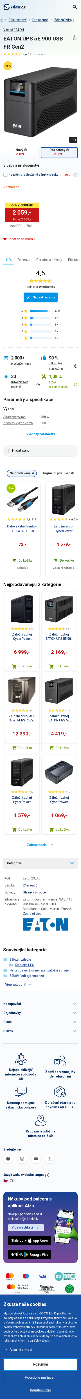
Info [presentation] (9, 260)
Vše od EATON (13, 30)
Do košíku (25, 666)
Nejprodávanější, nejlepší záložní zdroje (39, 970)
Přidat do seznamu (21, 239)
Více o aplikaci (22, 1227)
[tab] (8, 259)
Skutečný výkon (14, 417)
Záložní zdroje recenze (26, 976)
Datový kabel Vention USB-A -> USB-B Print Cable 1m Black (22, 529)
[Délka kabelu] (11, 488)
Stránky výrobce (34, 892)
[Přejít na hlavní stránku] (14, 7)
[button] (40, 1003)
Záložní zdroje (64, 20)
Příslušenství (18, 20)
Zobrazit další (37, 845)
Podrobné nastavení (40, 1377)
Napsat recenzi (44, 297)
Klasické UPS (24, 965)
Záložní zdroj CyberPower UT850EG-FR (64, 529)
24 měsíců (30, 885)
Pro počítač (40, 20)
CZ (12, 1180)
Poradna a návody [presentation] (49, 260)
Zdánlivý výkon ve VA (18, 423)
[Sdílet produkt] (75, 38)
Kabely (22, 568)
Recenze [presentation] (24, 260)
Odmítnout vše (40, 1390)
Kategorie (14, 863)
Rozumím (40, 1364)
